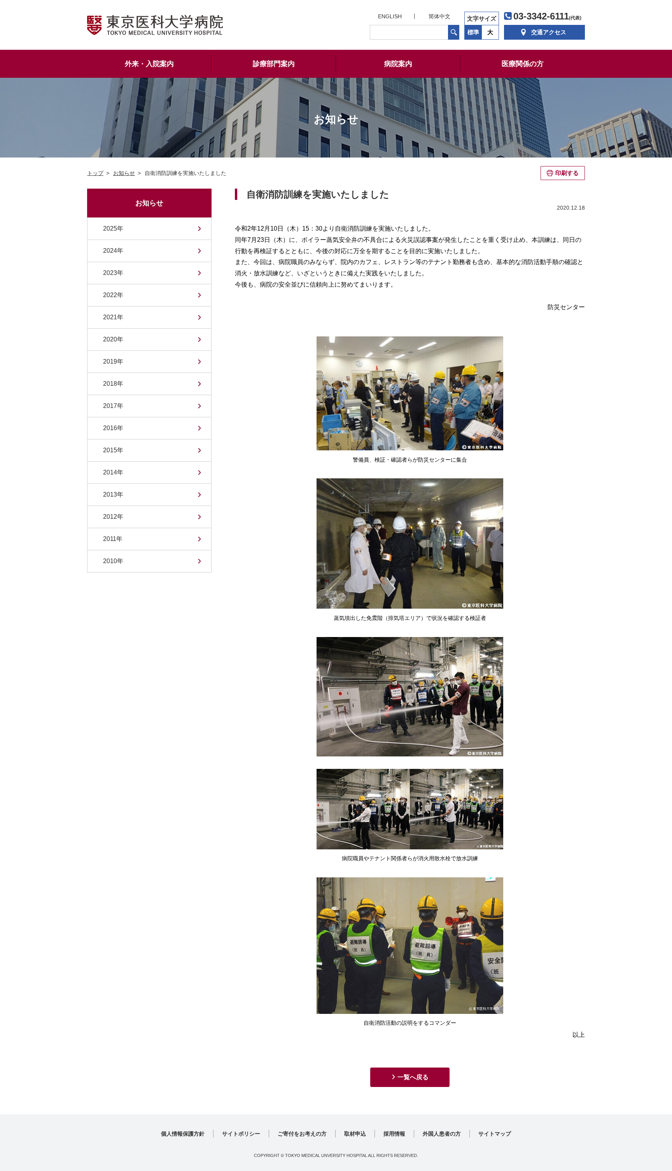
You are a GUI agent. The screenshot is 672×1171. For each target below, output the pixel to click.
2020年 (113, 339)
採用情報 (394, 1134)
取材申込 (355, 1134)
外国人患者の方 (442, 1134)
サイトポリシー (241, 1134)
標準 (473, 32)
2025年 (113, 228)
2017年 (113, 406)
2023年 (113, 273)
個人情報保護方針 (183, 1134)
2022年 (113, 295)
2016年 (113, 428)
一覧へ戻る (413, 1077)
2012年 (113, 516)
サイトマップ (494, 1134)
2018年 (113, 383)
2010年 (113, 561)
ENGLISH (390, 16)
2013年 (113, 494)
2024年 (113, 250)
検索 (453, 32)
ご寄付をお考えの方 (302, 1134)
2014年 (113, 472)
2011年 (112, 539)
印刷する (567, 173)
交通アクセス (548, 32)
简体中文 (439, 16)
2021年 (113, 317)
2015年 (113, 450)
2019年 (113, 361)
